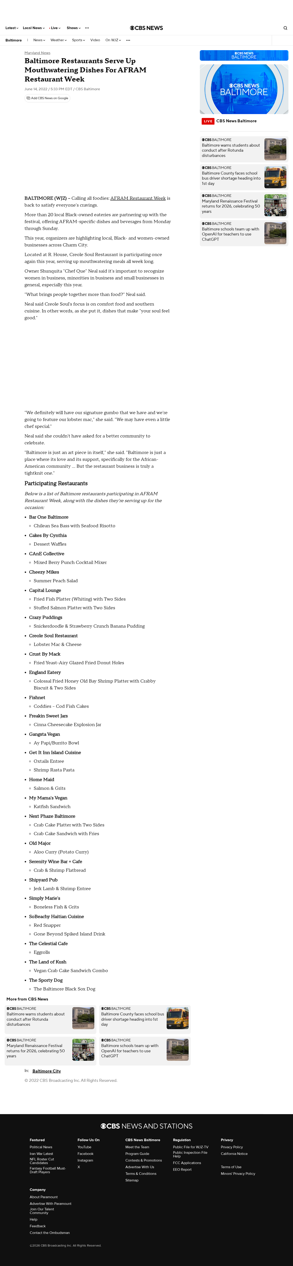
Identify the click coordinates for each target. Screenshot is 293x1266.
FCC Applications (187, 1163)
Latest (10, 28)
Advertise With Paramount (50, 1204)
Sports (77, 40)
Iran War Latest (41, 1154)
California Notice (234, 1154)
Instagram (85, 1160)
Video (95, 40)
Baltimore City (47, 1071)
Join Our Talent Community (42, 1211)
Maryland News (37, 53)
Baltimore (13, 40)
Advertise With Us (139, 1167)
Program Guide (137, 1154)
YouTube (84, 1147)
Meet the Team (137, 1147)
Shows (73, 28)
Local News (33, 28)
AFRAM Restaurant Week (138, 198)
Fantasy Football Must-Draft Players (48, 1170)
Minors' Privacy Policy (238, 1174)
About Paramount (44, 1197)
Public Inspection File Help (190, 1154)
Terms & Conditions (140, 1174)
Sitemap (131, 1180)
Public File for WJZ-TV (191, 1147)
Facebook (85, 1154)
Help (33, 1219)
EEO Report (182, 1169)
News (38, 40)
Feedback (38, 1226)
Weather (58, 40)
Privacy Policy (232, 1147)
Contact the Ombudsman (50, 1233)
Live (55, 28)
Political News (41, 1147)
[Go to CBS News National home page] (146, 28)
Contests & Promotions (143, 1160)
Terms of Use (231, 1167)
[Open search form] (285, 28)
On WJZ (112, 40)
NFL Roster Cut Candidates (42, 1161)
